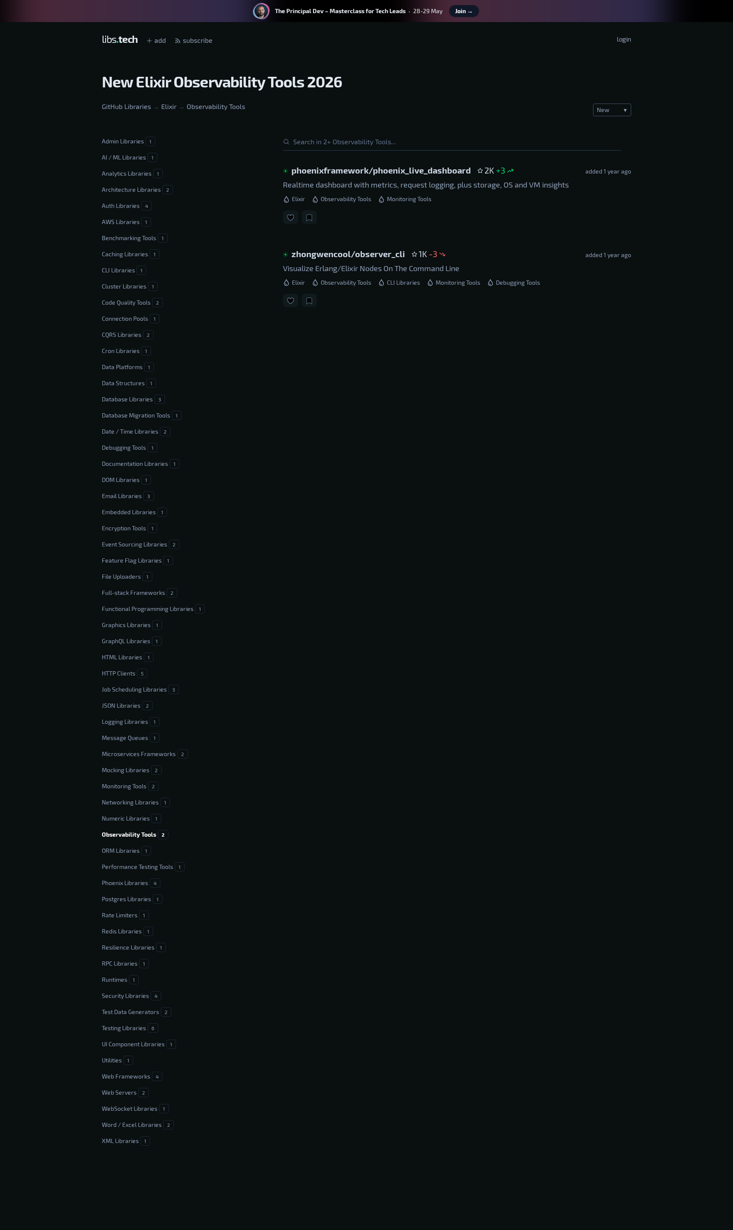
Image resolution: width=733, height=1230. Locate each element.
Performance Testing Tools (141, 866)
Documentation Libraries (139, 463)
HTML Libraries (126, 657)
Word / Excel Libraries (136, 1124)
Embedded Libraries (132, 512)
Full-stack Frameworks (137, 592)
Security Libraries (129, 995)
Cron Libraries (124, 350)
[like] (290, 217)
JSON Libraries (125, 705)
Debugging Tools (128, 447)
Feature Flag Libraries (135, 560)
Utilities (115, 1060)
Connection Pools (129, 318)
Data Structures (127, 383)
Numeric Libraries (129, 818)
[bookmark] (309, 217)
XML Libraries (124, 1140)
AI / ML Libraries (128, 157)
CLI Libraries (122, 270)
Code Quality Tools (130, 302)
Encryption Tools (128, 528)
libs (119, 39)
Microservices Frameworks (143, 753)
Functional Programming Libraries (151, 608)
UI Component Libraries (137, 1044)
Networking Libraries (134, 802)
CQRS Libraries (126, 334)
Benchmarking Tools (133, 237)
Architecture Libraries (135, 189)
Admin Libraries (126, 141)
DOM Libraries (124, 479)
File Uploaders (125, 576)
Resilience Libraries (132, 947)
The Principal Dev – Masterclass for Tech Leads (340, 10)
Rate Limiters (123, 915)
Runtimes (118, 979)
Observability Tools (216, 106)
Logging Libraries (129, 721)
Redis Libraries (125, 931)
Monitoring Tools (128, 786)
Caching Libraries (129, 254)
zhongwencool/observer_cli (348, 254)
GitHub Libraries (126, 106)
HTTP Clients (122, 673)
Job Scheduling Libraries (138, 689)
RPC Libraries (123, 963)
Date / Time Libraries (134, 431)
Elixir (168, 106)
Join (464, 10)
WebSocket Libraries (133, 1108)
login (624, 39)
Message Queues (129, 737)
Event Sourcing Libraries (139, 544)
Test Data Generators (135, 1011)
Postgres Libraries (130, 898)
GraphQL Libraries (130, 640)
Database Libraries (131, 399)
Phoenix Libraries (129, 882)
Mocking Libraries (130, 769)
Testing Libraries (128, 1027)
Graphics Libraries (130, 624)
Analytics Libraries (130, 173)
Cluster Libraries (128, 286)
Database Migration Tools (140, 415)
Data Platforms (126, 366)
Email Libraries (126, 495)
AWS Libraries (124, 221)
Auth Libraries (125, 205)
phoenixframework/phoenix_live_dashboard (381, 170)
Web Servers (123, 1092)
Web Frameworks (130, 1076)
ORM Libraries (124, 850)
